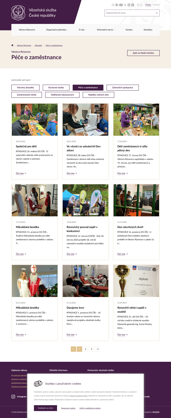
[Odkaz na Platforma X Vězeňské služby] (125, 5)
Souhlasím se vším (45, 408)
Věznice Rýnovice (27, 30)
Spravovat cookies (68, 408)
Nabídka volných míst (98, 95)
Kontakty (148, 30)
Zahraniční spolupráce (122, 88)
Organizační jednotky (56, 30)
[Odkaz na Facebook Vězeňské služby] (117, 5)
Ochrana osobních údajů (79, 396)
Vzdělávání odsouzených (62, 95)
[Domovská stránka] (12, 45)
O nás (82, 30)
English (156, 5)
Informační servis (105, 30)
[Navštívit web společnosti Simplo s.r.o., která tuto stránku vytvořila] (156, 412)
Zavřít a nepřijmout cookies (90, 408)
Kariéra (129, 30)
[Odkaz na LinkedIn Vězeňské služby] (129, 5)
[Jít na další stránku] (97, 349)
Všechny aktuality (25, 88)
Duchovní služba (56, 88)
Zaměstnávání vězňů (26, 95)
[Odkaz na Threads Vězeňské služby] (132, 5)
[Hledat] (157, 13)
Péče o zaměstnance (54, 45)
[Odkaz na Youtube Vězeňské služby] (121, 5)
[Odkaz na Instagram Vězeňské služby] (113, 5)
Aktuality (38, 45)
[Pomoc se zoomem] (140, 5)
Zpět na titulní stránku (143, 53)
